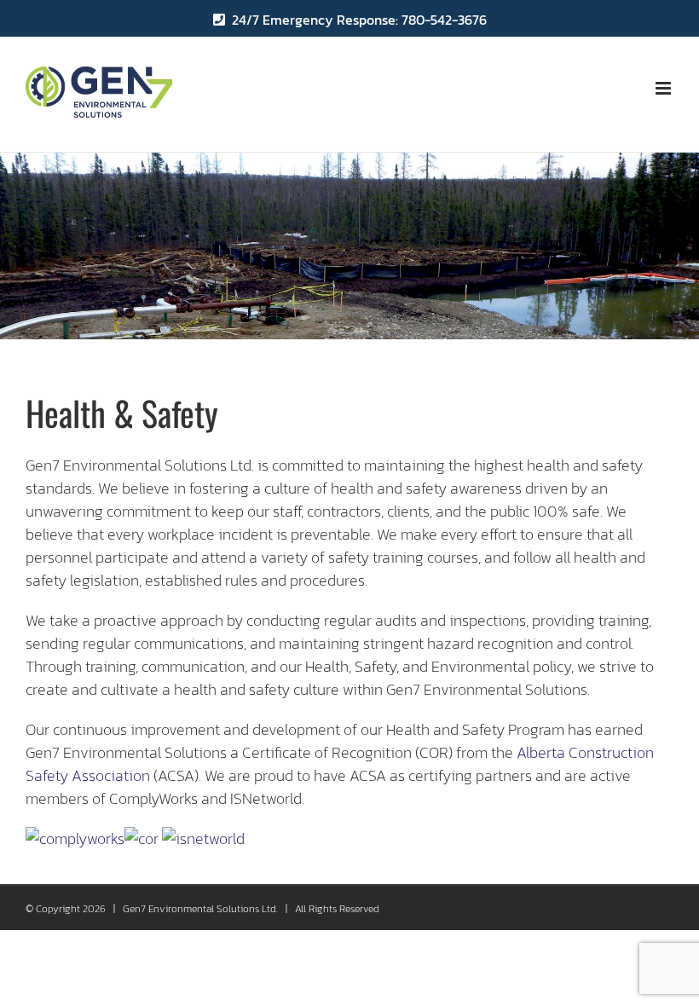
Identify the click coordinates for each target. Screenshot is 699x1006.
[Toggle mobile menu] (664, 88)
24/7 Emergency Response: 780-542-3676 (359, 19)
